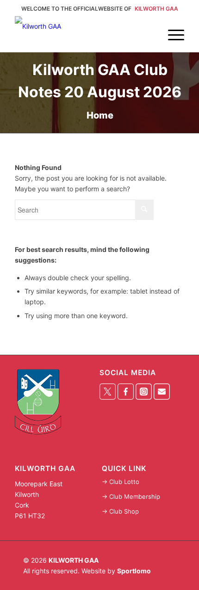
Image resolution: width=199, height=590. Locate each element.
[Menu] (171, 25)
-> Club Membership (131, 496)
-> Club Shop (120, 511)
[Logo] (82, 33)
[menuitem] (171, 25)
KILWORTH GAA (74, 560)
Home (100, 115)
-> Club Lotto (120, 481)
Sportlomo (134, 571)
